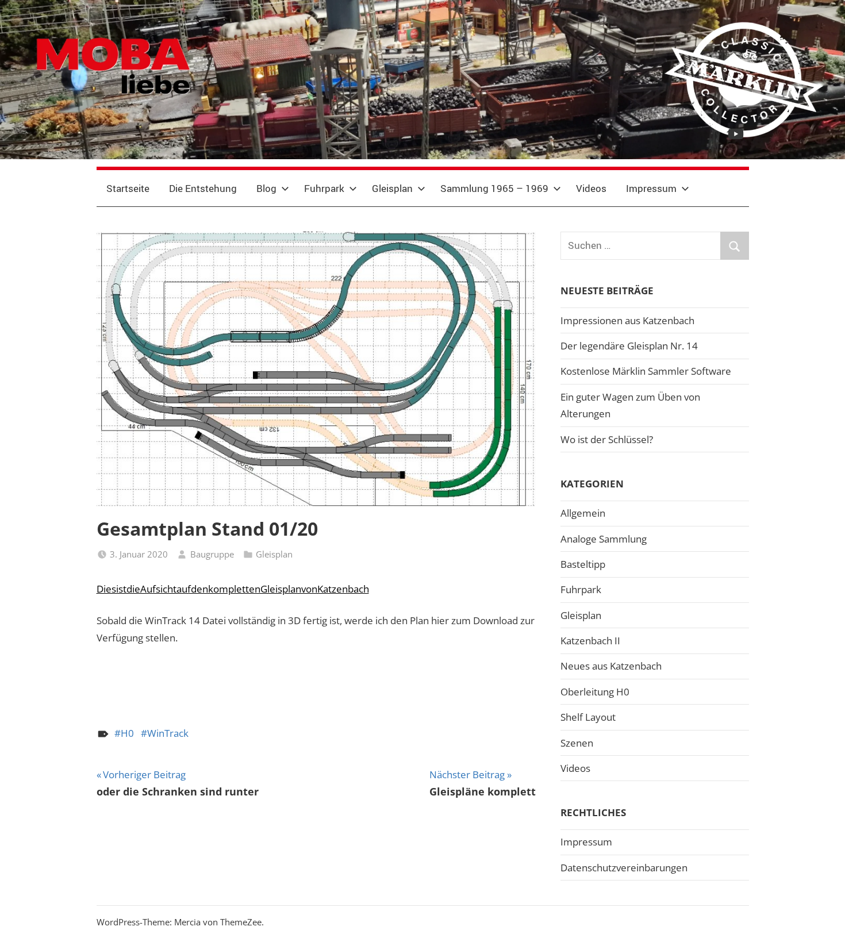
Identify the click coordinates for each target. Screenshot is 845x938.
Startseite (127, 188)
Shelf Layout (588, 717)
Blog (266, 188)
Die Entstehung (203, 188)
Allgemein (582, 513)
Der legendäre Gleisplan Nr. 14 (629, 345)
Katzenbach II (590, 640)
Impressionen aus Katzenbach (627, 320)
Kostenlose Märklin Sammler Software (645, 371)
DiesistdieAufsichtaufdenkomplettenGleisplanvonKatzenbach (233, 588)
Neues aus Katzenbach (611, 665)
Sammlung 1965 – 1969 (494, 188)
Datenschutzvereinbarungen (623, 867)
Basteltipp (582, 564)
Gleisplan (392, 188)
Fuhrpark (324, 188)
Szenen (576, 742)
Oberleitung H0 (594, 691)
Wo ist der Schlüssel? (606, 439)
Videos (591, 188)
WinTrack (168, 733)
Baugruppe (212, 554)
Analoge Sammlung (603, 538)
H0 (127, 733)
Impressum (651, 188)
